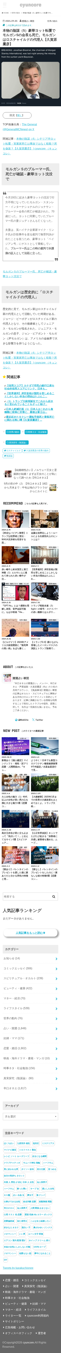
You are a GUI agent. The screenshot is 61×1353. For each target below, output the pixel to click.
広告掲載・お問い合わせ (20, 1327)
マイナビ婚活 (10, 1150)
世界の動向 (14, 432)
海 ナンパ (40, 1195)
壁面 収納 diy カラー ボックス (38, 1214)
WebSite (24, 719)
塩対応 (36, 1143)
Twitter (39, 719)
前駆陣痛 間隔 (45, 1201)
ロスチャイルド (13, 450)
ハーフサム (48, 1163)
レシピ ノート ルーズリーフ (16, 1156)
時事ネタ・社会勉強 (37, 432)
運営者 (42, 1333)
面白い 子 (26, 1227)
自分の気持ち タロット (14, 1176)
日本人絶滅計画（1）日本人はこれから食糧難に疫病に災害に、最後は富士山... (28, 410)
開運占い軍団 (21, 678)
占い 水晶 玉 (18, 1195)
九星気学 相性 (23, 1143)
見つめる (52, 1169)
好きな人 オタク (11, 1227)
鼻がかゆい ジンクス (42, 1227)
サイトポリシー (14, 1321)
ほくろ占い (9, 1143)
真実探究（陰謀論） (18, 442)
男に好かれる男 (11, 1169)
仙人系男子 (42, 1182)
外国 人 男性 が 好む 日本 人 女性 (19, 1182)
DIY (5, 1260)
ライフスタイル (16, 1008)
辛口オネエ (15, 1088)
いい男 (22, 1234)
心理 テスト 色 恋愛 (13, 1214)
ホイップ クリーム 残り (39, 1240)
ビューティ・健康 (18, 988)
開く (19, 115)
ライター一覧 (13, 1315)
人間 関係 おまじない (40, 1208)
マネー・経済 (14, 998)
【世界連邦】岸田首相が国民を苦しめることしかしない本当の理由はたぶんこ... (29, 395)
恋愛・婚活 (15, 1048)
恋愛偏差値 (9, 1221)
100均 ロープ (39, 1247)
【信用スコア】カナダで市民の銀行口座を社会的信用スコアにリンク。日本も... (29, 387)
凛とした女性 (48, 1188)
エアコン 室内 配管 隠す (15, 1240)
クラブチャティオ (12, 1163)
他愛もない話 (25, 1253)
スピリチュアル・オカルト (23, 978)
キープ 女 (34, 1188)
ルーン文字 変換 (35, 1234)
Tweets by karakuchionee (18, 1267)
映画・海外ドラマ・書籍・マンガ (27, 1058)
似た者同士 (22, 1221)
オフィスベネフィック (18, 1333)
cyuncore (30, 4)
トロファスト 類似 (27, 1150)
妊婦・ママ (14, 1038)
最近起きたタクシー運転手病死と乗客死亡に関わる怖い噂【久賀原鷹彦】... (29, 418)
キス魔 (7, 1195)
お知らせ (12, 958)
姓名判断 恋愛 (29, 1201)
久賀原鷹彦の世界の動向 (37, 450)
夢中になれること (42, 1253)
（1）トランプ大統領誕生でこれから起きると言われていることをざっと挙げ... (28, 403)
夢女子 (30, 1195)
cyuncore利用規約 (38, 1315)
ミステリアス (48, 1143)
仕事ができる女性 (12, 1201)
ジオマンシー (10, 1234)
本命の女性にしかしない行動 (17, 1247)
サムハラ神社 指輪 (31, 1163)
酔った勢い (22, 1188)
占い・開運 (15, 1028)
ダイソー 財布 (27, 1169)
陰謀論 (9, 456)
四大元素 (41, 1169)
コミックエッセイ (18, 968)
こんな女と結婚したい (40, 1221)
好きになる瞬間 (39, 1156)
